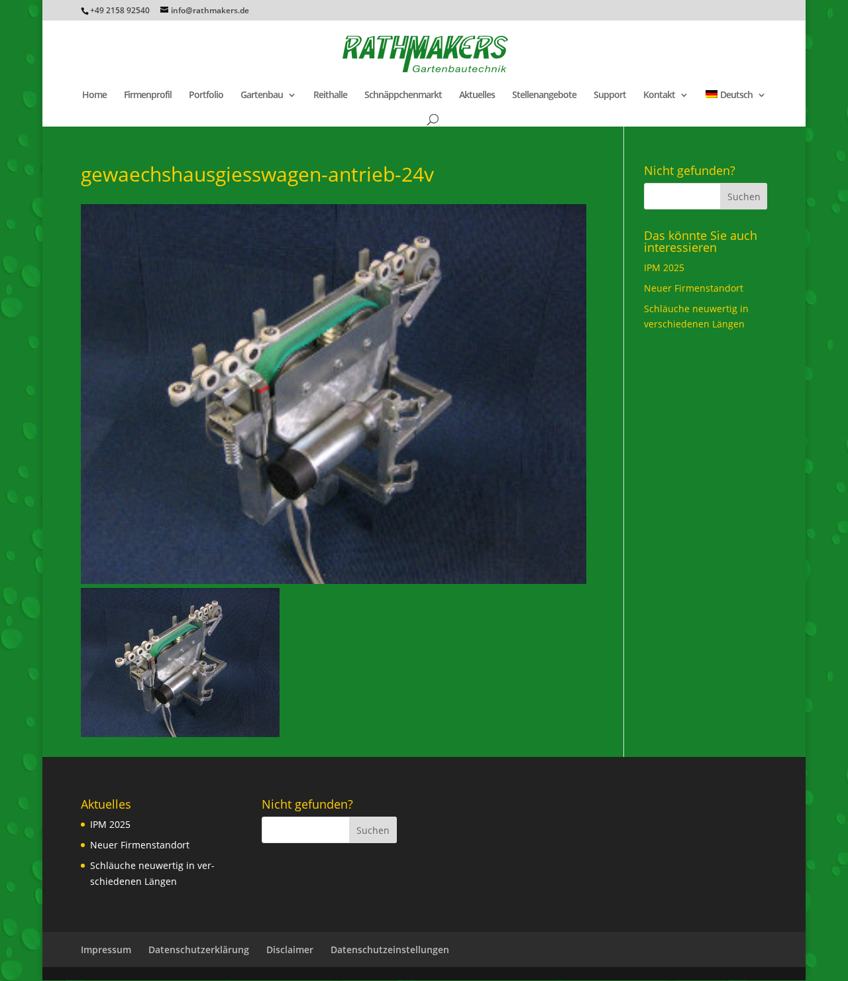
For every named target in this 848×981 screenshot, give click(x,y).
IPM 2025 (664, 267)
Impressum (106, 949)
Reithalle (330, 95)
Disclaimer (289, 949)
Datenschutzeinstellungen (390, 949)
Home (94, 95)
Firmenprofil (148, 95)
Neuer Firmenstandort (693, 288)
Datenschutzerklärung (198, 949)
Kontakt (659, 95)
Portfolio (206, 95)
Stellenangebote (544, 95)
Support (610, 95)
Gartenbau (261, 95)
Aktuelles (477, 95)
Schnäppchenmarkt (403, 95)
